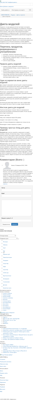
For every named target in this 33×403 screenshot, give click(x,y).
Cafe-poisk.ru (5, 10)
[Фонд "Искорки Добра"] (6, 354)
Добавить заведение (8, 6)
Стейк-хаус (6, 272)
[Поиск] (31, 4)
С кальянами (6, 282)
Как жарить (6, 305)
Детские (5, 285)
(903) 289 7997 (4, 2)
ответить (5, 184)
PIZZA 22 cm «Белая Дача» (10, 352)
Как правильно (6, 307)
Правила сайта (4, 373)
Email (3, 193)
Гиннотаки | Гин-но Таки (10, 320)
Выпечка (5, 299)
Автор (3, 187)
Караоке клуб (6, 254)
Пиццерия (5, 260)
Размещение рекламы (5, 361)
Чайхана (5, 245)
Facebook (2, 387)
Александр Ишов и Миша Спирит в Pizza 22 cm (15, 351)
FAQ (1, 375)
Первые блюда (7, 295)
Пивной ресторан (7, 257)
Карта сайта (3, 366)
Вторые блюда (6, 296)
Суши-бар (5, 269)
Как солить (5, 304)
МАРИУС (6, 323)
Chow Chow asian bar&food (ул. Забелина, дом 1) (15, 346)
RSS (1, 391)
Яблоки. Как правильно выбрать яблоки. (13, 338)
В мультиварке (6, 308)
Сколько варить (7, 301)
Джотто (5, 317)
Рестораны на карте (18, 10)
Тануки (5, 321)
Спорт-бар (5, 263)
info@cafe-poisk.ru (12, 2)
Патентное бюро (4, 380)
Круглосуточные (7, 275)
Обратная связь (4, 364)
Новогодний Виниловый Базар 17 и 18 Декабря (15, 328)
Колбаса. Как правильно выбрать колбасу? (14, 339)
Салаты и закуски (7, 293)
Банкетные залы (7, 288)
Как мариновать (7, 302)
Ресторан (5, 241)
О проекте (2, 359)
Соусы (4, 310)
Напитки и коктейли (8, 298)
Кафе (4, 266)
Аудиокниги (3, 382)
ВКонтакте (2, 389)
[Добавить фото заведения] (7, 312)
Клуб (4, 248)
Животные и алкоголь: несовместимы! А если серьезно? (17, 330)
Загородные (6, 278)
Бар (4, 251)
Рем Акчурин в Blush (8, 344)
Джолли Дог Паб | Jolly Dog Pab (11, 318)
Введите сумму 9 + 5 (7, 218)
